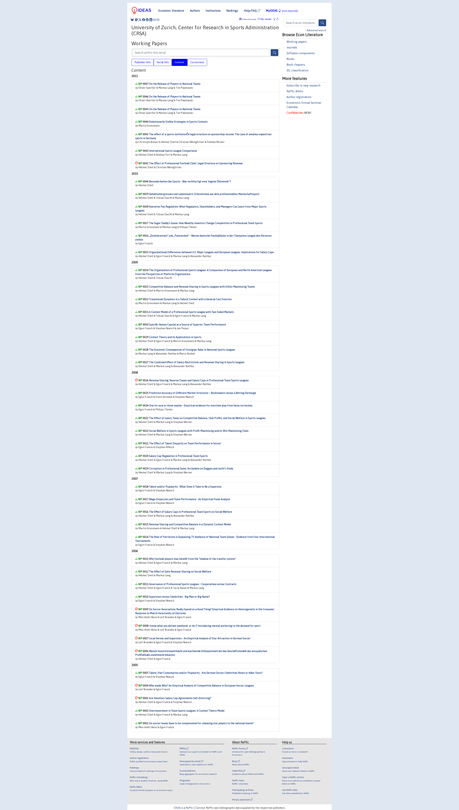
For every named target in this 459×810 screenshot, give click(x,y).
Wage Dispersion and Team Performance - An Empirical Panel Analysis (189, 499)
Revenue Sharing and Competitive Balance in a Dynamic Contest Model (190, 524)
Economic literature (171, 10)
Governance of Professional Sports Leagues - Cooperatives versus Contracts (192, 584)
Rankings (232, 10)
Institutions (213, 10)
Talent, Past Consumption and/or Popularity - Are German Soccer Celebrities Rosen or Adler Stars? (206, 672)
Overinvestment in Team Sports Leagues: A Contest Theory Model (186, 710)
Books (290, 58)
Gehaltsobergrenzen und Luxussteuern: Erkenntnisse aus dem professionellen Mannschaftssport (204, 194)
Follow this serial (249, 19)
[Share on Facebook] (143, 19)
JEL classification (297, 70)
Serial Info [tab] (163, 62)
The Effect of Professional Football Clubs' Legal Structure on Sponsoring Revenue (196, 163)
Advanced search (316, 30)
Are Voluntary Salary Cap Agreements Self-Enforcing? (180, 698)
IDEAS (177, 807)
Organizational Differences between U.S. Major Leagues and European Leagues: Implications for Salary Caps (211, 252)
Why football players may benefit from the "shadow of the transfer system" (192, 558)
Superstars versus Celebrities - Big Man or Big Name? (179, 596)
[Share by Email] (154, 19)
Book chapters (296, 64)
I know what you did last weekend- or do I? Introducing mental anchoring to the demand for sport (205, 625)
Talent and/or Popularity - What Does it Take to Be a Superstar (185, 486)
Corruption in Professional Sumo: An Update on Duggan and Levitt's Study (191, 468)
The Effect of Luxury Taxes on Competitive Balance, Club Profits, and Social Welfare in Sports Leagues (207, 418)
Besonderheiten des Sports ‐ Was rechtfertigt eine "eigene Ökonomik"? (190, 181)
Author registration (299, 97)
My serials (265, 19)
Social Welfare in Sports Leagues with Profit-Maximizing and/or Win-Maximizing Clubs (199, 430)
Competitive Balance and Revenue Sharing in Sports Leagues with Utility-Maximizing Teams (202, 286)
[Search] (322, 22)
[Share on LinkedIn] (150, 19)
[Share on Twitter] (140, 19)
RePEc (190, 807)
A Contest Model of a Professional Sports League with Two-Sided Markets (191, 312)
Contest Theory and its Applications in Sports (175, 337)
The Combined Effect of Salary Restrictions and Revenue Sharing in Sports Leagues (196, 362)
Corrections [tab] (197, 62)
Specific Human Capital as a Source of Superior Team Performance (187, 324)
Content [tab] (179, 62)
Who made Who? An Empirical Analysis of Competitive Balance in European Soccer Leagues (201, 685)
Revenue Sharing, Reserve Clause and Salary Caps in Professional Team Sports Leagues (199, 380)
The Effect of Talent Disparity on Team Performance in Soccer (185, 443)
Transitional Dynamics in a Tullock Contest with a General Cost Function (190, 299)
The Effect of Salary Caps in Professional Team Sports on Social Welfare (190, 511)
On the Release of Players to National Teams (174, 83)
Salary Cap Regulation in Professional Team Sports (178, 456)
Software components (301, 53)
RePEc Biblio (295, 91)
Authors (195, 10)
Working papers (297, 41)
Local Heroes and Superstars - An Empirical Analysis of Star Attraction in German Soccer (199, 638)
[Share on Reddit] (147, 19)
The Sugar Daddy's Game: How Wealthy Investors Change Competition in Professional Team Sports (205, 223)
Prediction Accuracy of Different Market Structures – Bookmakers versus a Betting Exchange (202, 393)
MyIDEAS (282, 10)
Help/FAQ (250, 10)
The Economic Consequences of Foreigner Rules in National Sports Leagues (192, 349)
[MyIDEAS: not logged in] (275, 19)
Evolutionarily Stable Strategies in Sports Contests (178, 121)
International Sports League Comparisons (173, 150)
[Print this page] (158, 19)
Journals (292, 47)
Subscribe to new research (303, 85)
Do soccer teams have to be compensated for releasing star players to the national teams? (201, 723)
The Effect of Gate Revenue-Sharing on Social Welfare (180, 571)
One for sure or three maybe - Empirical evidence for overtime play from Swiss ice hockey (200, 405)
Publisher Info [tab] (142, 62)
